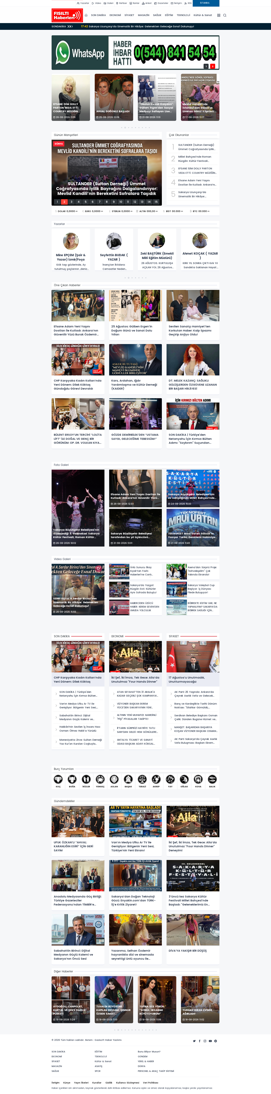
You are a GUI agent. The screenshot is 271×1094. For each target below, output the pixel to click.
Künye (66, 1082)
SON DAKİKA (98, 15)
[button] (121, 127)
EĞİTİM (169, 15)
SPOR (98, 1071)
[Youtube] (210, 1041)
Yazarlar (59, 224)
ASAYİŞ (98, 1066)
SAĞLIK (157, 15)
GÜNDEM (142, 1056)
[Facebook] (199, 1041)
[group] (71, 250)
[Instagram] (205, 1041)
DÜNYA (141, 1066)
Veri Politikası (150, 1082)
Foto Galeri (61, 465)
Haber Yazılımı (113, 1040)
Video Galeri (62, 559)
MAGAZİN (143, 15)
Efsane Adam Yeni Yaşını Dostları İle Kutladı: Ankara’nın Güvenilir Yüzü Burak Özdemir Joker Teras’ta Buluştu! (148, 27)
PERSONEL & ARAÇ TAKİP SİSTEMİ (156, 1071)
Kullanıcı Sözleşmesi (127, 1082)
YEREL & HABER (146, 1061)
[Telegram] (215, 1041)
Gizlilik (108, 1082)
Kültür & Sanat (203, 15)
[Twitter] (194, 1041)
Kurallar (96, 1082)
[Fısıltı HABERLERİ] (67, 15)
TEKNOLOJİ (183, 15)
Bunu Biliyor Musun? (149, 1051)
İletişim (55, 1082)
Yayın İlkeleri (81, 1082)
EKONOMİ (115, 15)
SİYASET (129, 15)
